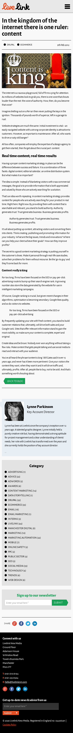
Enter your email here (17, 602)
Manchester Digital (20, 528)
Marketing (14, 533)
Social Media (15, 565)
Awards (13, 486)
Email (11, 509)
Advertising (15, 472)
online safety (16, 547)
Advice (12, 476)
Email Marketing (18, 514)
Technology (15, 570)
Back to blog (15, 381)
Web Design (15, 580)
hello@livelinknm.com (16, 682)
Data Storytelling (19, 495)
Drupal (10, 44)
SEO (10, 561)
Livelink (16, 6)
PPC (10, 551)
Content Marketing (20, 490)
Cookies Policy (9, 724)
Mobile (12, 542)
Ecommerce (26, 44)
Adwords (14, 481)
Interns (13, 518)
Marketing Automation (22, 537)
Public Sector (16, 556)
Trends (12, 575)
